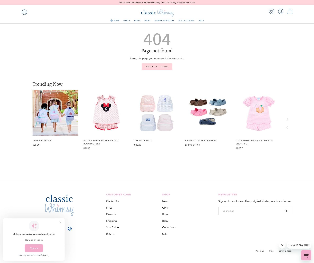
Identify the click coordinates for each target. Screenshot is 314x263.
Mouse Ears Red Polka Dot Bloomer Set (101, 142)
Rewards (111, 214)
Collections (186, 20)
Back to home (157, 66)
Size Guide (112, 227)
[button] (290, 11)
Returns (110, 233)
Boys (137, 20)
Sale (201, 20)
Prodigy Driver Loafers (200, 140)
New (116, 20)
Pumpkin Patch (164, 20)
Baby (147, 20)
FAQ (109, 207)
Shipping (111, 220)
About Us (260, 251)
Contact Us (112, 201)
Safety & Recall (285, 251)
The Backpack (143, 140)
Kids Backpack (42, 140)
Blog (271, 251)
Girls (126, 20)
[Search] (23, 11)
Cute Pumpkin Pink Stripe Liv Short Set (254, 142)
